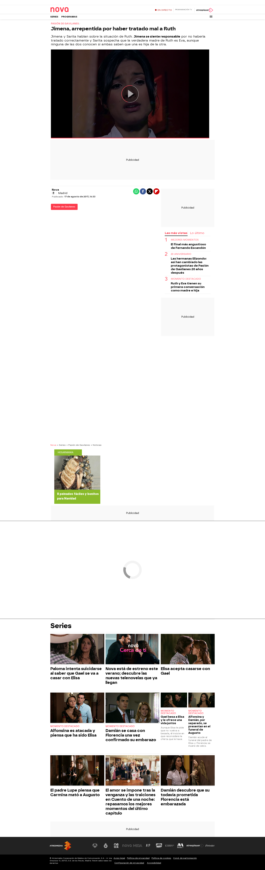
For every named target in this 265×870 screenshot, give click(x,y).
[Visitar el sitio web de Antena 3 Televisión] (95, 845)
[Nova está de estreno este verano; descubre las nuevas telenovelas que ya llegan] (132, 649)
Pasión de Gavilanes (64, 206)
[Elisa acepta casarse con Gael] (188, 649)
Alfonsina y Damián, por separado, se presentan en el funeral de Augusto (199, 724)
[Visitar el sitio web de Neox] (116, 845)
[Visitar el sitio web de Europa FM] (169, 845)
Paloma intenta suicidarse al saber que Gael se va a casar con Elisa (76, 673)
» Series (61, 445)
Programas (69, 16)
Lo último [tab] (197, 233)
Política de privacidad (138, 858)
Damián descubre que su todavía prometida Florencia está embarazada (185, 797)
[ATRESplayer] (204, 10)
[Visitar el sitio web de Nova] (127, 845)
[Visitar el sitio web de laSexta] (105, 845)
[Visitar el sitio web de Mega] (137, 845)
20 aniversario (181, 254)
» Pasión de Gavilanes (78, 445)
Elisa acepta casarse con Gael (185, 671)
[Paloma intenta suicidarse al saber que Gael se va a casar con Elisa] (77, 649)
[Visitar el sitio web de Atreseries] (148, 845)
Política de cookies (161, 858)
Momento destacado (186, 279)
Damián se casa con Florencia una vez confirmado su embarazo (131, 735)
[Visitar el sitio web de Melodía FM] (180, 845)
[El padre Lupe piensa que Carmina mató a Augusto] (77, 770)
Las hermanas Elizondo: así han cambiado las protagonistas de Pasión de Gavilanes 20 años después (190, 265)
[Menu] (211, 16)
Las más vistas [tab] (176, 233)
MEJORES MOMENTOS (185, 240)
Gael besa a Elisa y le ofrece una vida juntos (172, 720)
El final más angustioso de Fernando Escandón (188, 246)
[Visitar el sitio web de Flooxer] (210, 845)
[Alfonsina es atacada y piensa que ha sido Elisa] (77, 708)
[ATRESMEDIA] (60, 845)
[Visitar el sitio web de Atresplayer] (195, 845)
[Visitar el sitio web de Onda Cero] (159, 845)
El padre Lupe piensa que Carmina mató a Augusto (75, 792)
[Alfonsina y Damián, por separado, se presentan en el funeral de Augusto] (201, 700)
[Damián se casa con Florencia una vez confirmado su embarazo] (132, 708)
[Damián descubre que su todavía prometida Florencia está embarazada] (188, 770)
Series (54, 16)
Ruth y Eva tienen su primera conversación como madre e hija (188, 287)
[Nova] (69, 10)
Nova (53, 445)
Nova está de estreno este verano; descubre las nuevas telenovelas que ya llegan (132, 675)
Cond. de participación (185, 858)
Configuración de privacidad (129, 863)
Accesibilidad (154, 863)
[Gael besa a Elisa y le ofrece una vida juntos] (174, 700)
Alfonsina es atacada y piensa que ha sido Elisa (73, 732)
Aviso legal (119, 858)
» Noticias (96, 445)
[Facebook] (53, 193)
